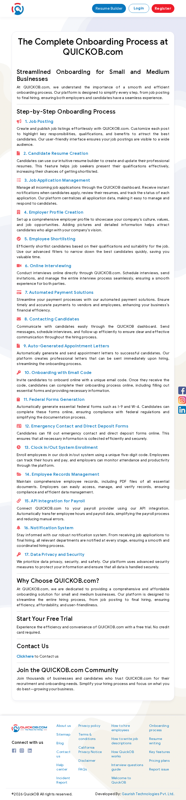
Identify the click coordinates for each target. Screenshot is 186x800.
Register (163, 8)
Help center (61, 767)
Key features (159, 752)
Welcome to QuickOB (121, 780)
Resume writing (155, 741)
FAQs (82, 769)
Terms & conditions (87, 736)
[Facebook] (182, 390)
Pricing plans (159, 761)
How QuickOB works (122, 754)
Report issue (159, 769)
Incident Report (63, 780)
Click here (25, 656)
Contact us (63, 754)
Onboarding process (159, 728)
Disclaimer (87, 761)
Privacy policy (89, 726)
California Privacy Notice (90, 750)
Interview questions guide (127, 767)
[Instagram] (182, 400)
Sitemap (63, 734)
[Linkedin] (182, 410)
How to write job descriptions (124, 741)
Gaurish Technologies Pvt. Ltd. (148, 794)
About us (63, 726)
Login (139, 8)
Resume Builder (109, 8)
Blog (60, 743)
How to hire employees (120, 728)
